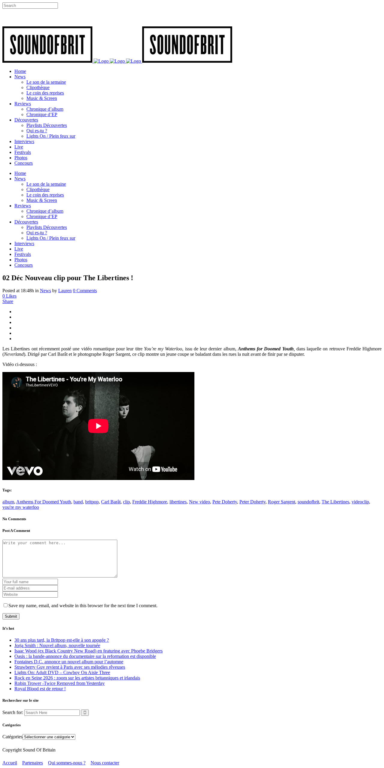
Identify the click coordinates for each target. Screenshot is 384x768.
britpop (92, 501)
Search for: (12, 712)
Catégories (12, 736)
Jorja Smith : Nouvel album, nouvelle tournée (57, 645)
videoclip (360, 501)
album (8, 501)
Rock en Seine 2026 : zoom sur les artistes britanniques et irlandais (77, 677)
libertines (178, 501)
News (45, 290)
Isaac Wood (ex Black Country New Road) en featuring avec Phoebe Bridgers (88, 650)
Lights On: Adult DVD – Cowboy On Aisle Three (62, 672)
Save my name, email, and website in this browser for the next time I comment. (83, 605)
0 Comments (85, 290)
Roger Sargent (281, 501)
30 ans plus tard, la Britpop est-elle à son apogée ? (61, 640)
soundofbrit (308, 501)
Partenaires (32, 762)
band (78, 501)
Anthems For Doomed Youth (43, 501)
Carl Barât (111, 501)
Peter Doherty (252, 501)
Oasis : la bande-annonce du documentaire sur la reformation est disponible (85, 656)
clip (126, 501)
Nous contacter (105, 762)
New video (199, 501)
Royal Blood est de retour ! (40, 688)
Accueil (9, 762)
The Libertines (335, 501)
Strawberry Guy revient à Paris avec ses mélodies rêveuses (69, 667)
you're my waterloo (20, 507)
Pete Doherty (224, 501)
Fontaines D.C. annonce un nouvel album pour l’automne (68, 661)
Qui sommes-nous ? (67, 762)
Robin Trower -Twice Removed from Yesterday (59, 683)
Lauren (65, 290)
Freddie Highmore (149, 501)
